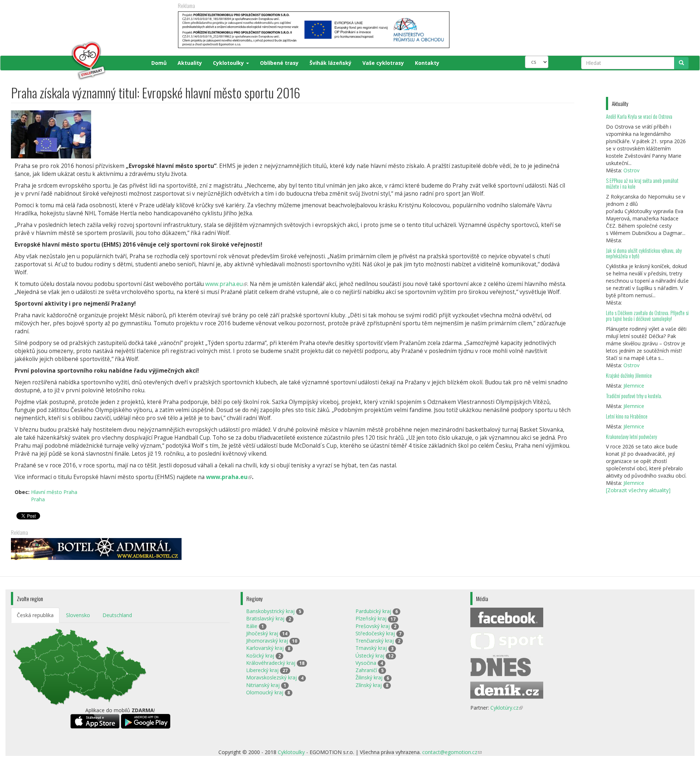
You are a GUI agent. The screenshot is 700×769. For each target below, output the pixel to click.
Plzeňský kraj (370, 618)
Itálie (251, 626)
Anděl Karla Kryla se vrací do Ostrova (639, 116)
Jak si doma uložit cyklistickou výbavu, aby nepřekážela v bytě (644, 253)
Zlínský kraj (368, 685)
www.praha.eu (226, 284)
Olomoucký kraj (264, 692)
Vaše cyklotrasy (383, 62)
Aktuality (190, 62)
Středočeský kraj (375, 633)
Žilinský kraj (368, 677)
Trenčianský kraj (374, 640)
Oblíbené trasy (279, 62)
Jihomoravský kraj (267, 640)
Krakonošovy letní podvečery (631, 436)
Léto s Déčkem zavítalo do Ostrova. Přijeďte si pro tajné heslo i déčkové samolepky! (647, 315)
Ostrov (631, 170)
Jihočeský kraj (262, 633)
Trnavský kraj (371, 647)
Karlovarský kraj (265, 647)
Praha (38, 499)
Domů (159, 62)
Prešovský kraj (372, 626)
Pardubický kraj (373, 611)
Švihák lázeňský (330, 62)
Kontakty (427, 62)
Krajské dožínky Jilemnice (629, 375)
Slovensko (78, 615)
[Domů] (59, 61)
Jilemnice (633, 385)
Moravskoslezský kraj (271, 677)
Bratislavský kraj (265, 618)
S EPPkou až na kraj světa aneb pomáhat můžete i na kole (642, 183)
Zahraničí (366, 670)
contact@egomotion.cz (452, 752)
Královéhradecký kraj (270, 662)
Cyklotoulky (229, 62)
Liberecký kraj (262, 670)
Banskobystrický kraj (270, 611)
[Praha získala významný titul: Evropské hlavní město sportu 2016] (292, 134)
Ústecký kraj (369, 655)
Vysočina (365, 662)
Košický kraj (260, 655)
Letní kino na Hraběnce (627, 416)
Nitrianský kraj (263, 685)
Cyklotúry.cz (506, 707)
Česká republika (35, 615)
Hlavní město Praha (54, 492)
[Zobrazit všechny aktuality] (638, 490)
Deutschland (117, 615)
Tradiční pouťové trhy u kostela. (634, 396)
